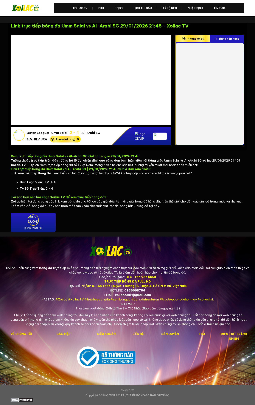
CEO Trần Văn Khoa (140, 277)
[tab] (193, 38)
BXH (101, 8)
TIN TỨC (219, 8)
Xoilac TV (80, 8)
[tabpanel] (210, 94)
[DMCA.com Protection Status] (127, 400)
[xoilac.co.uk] (29, 8)
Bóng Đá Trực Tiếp (52, 173)
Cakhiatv (127, 390)
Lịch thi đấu (143, 8)
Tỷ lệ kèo (170, 8)
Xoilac (10, 268)
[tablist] (210, 38)
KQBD (119, 8)
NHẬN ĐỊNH (195, 8)
